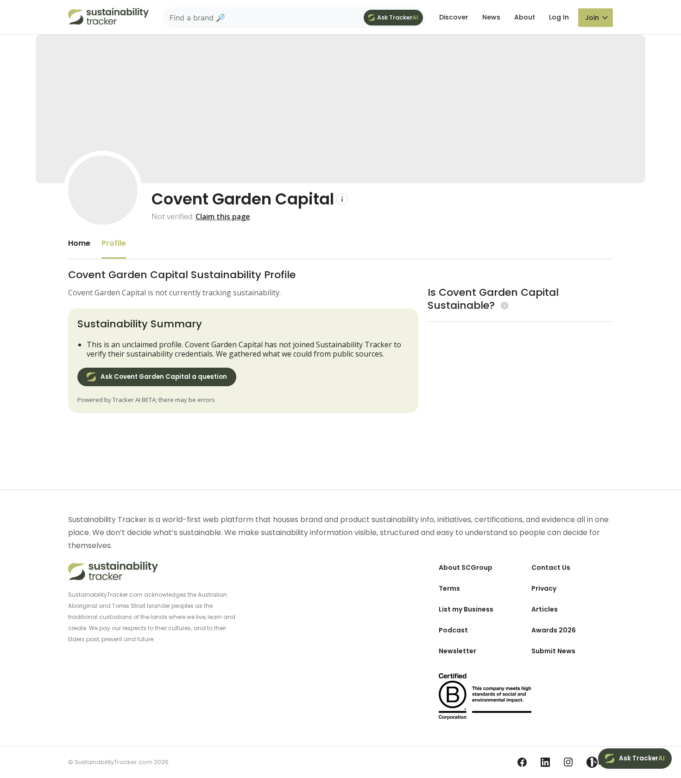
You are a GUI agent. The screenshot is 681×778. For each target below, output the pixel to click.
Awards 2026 (553, 630)
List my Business (466, 609)
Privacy (543, 588)
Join (592, 17)
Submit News (553, 651)
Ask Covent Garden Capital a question (164, 376)
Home (79, 243)
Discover (453, 17)
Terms (449, 588)
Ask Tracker (397, 17)
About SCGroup (465, 567)
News (491, 17)
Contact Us (550, 567)
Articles (544, 609)
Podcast (453, 630)
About (524, 17)
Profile (113, 243)
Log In (559, 17)
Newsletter (457, 651)
